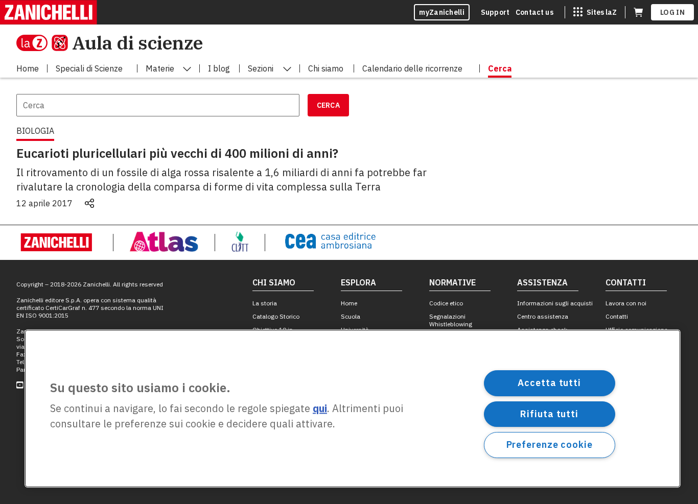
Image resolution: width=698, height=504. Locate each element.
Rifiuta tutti (549, 413)
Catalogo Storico (275, 316)
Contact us (534, 12)
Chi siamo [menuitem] (325, 68)
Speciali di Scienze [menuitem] (89, 68)
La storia (264, 303)
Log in (672, 12)
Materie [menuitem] (160, 68)
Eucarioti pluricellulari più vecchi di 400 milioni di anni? (177, 153)
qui (320, 409)
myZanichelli (441, 12)
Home (349, 303)
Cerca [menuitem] (499, 68)
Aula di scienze (137, 43)
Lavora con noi (626, 303)
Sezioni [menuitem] (260, 68)
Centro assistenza (542, 316)
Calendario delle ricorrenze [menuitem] (412, 68)
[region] (353, 408)
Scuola (350, 316)
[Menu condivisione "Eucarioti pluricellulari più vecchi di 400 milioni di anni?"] (89, 203)
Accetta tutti (549, 383)
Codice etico (446, 303)
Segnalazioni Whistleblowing (450, 320)
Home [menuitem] (27, 68)
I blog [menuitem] (219, 68)
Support (495, 12)
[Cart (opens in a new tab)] (638, 12)
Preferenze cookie (549, 444)
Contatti (617, 316)
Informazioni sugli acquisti (555, 303)
